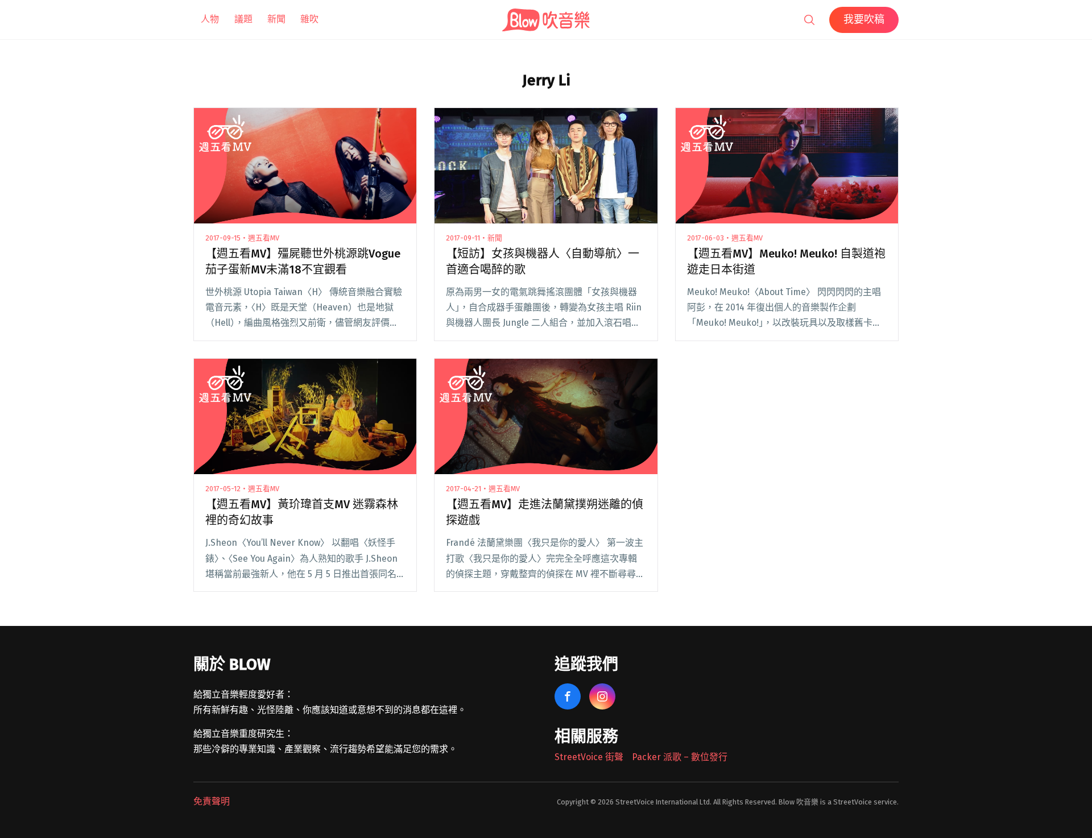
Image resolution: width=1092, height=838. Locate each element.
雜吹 (309, 19)
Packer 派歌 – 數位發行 (679, 757)
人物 (210, 19)
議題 (243, 19)
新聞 (276, 19)
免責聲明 (211, 801)
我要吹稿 (863, 19)
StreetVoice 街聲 (589, 757)
